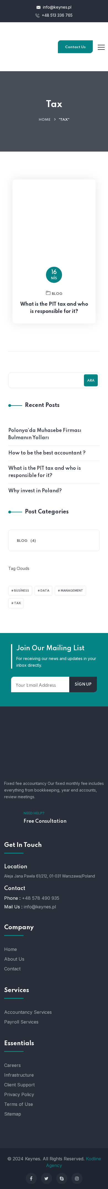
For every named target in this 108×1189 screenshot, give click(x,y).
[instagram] (77, 1178)
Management (72, 590)
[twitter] (46, 1178)
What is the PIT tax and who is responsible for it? (54, 308)
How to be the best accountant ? (47, 453)
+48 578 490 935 (40, 898)
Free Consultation (45, 821)
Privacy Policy (19, 1094)
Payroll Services (21, 1022)
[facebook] (31, 1178)
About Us (14, 959)
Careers (12, 1065)
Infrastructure (19, 1075)
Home (44, 120)
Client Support (19, 1084)
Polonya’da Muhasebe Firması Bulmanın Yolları (44, 434)
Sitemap (12, 1114)
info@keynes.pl (57, 7)
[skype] (61, 1178)
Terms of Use (18, 1104)
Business (21, 590)
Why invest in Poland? (35, 490)
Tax (17, 603)
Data (44, 590)
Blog (57, 294)
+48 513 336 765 (57, 15)
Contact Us (75, 47)
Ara (90, 380)
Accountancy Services (28, 1012)
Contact (12, 969)
